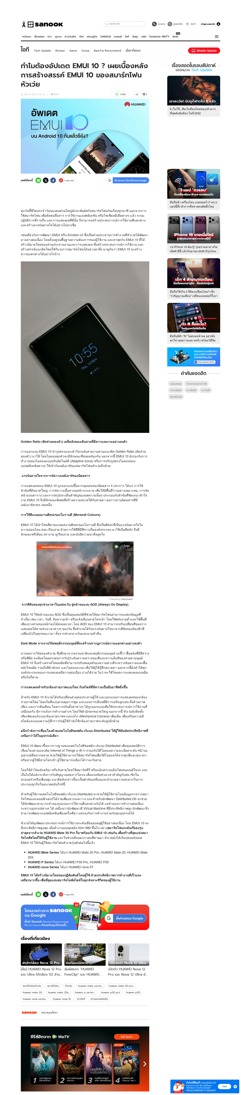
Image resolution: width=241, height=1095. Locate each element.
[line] (38, 180)
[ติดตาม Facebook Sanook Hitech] (193, 356)
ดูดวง (58, 37)
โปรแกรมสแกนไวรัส (196, 383)
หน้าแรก (26, 37)
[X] (46, 180)
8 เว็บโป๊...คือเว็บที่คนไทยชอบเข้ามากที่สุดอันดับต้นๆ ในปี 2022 (193, 111)
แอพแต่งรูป (175, 383)
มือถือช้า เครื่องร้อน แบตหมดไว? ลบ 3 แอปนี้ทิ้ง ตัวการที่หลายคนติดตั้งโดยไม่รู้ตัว (193, 206)
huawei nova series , (35, 999)
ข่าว (49, 37)
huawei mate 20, (32, 992)
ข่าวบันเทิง (70, 37)
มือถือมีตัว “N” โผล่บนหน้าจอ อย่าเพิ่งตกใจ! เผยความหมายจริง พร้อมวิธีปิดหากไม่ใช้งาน (192, 340)
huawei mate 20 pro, (121, 986)
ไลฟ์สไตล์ (105, 37)
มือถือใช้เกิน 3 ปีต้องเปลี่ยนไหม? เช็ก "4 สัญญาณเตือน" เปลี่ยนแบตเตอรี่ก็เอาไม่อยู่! (194, 295)
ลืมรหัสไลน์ (176, 396)
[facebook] (53, 180)
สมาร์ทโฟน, (53, 986)
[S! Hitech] (29, 1013)
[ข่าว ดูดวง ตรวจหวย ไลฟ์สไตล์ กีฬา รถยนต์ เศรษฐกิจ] (42, 24)
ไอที (127, 37)
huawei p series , (85, 992)
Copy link (69, 180)
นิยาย (175, 37)
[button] (107, 24)
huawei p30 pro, (110, 992)
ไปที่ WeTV (127, 1037)
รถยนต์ (118, 37)
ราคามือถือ (175, 390)
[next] (144, 1064)
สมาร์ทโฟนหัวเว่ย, (32, 986)
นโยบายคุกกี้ (211, 1090)
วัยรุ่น (135, 37)
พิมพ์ (56, 94)
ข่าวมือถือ (191, 390)
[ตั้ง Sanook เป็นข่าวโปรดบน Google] (85, 915)
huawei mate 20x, (58, 992)
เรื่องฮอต (39, 37)
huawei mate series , (90, 986)
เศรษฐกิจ (92, 37)
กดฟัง (123, 94)
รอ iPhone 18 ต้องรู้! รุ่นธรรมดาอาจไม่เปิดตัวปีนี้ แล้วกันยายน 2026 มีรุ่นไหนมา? (194, 251)
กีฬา (81, 37)
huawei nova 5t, (62, 999)
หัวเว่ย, (69, 986)
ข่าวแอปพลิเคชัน (99, 999)
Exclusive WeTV (159, 37)
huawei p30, (133, 992)
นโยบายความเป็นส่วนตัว (194, 1090)
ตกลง (224, 1086)
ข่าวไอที (81, 999)
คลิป (143, 37)
